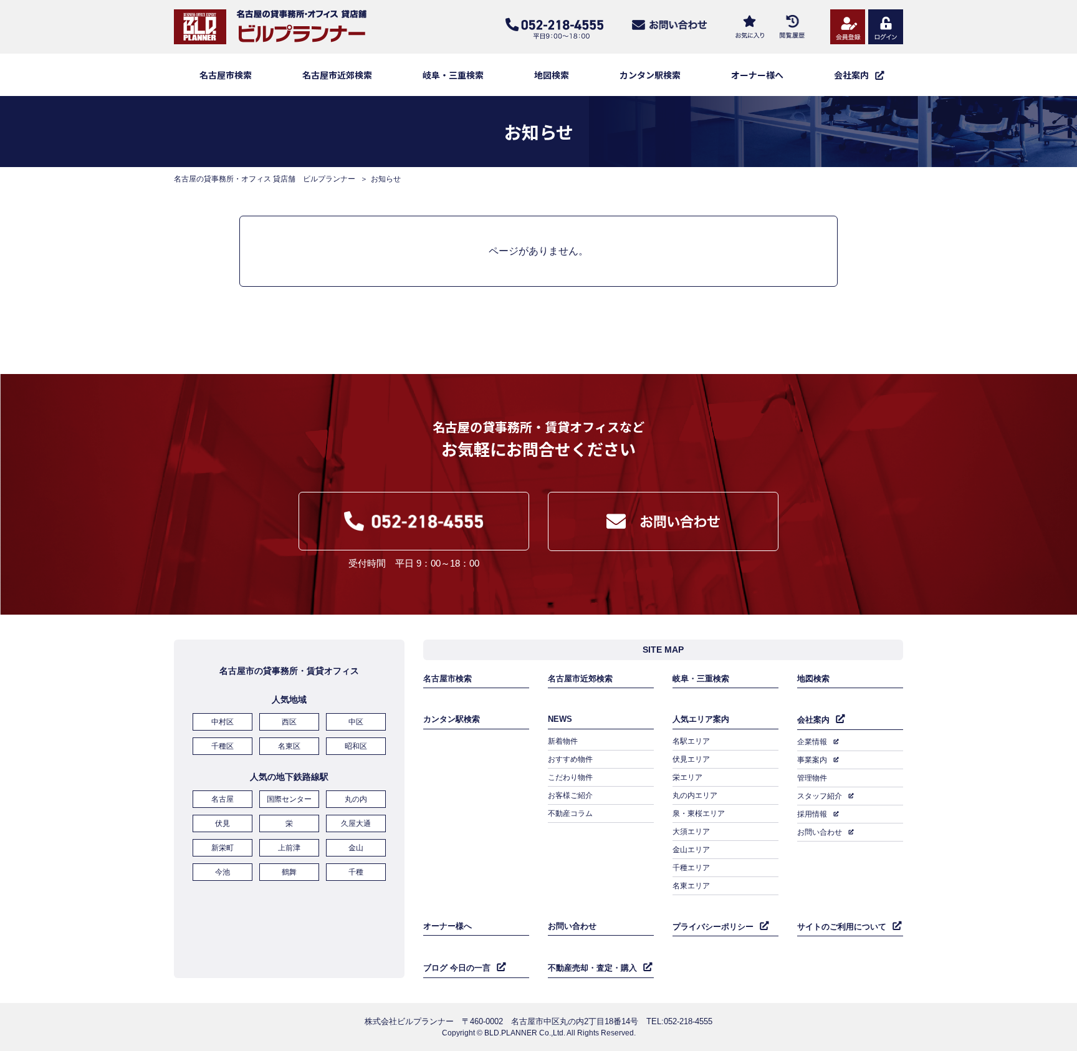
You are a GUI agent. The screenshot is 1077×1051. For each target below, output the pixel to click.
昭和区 (356, 746)
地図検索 (551, 75)
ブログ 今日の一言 (457, 967)
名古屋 (222, 799)
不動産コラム (570, 813)
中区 (355, 721)
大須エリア (691, 831)
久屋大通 (356, 823)
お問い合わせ (819, 832)
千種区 (222, 746)
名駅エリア (691, 741)
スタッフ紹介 (819, 796)
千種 (355, 872)
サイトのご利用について (841, 926)
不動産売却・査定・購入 (592, 967)
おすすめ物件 (570, 759)
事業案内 (812, 760)
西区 (289, 721)
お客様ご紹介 (570, 795)
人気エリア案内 (701, 719)
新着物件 (563, 741)
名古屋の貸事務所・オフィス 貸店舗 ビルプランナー (264, 179)
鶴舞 (289, 872)
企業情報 (812, 741)
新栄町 (222, 847)
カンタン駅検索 (650, 75)
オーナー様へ (757, 75)
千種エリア (691, 867)
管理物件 (812, 778)
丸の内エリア (695, 795)
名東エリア (691, 885)
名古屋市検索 (225, 75)
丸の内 (356, 799)
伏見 (222, 823)
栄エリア (687, 777)
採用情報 (812, 814)
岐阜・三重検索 (453, 75)
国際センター (289, 799)
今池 (222, 872)
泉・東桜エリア (699, 813)
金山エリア (691, 849)
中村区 (222, 721)
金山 (355, 847)
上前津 (289, 847)
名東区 (289, 746)
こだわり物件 (570, 777)
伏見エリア (691, 759)
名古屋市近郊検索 (337, 75)
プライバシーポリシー (713, 926)
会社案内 (813, 719)
